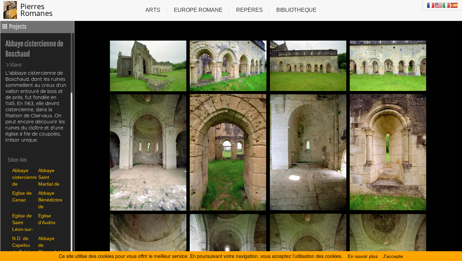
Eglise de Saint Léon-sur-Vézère (22, 222)
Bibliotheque (296, 10)
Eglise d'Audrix (46, 219)
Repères (249, 10)
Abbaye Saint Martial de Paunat (49, 177)
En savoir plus (363, 256)
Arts (152, 10)
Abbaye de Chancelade (49, 245)
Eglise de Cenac (22, 196)
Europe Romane (198, 10)
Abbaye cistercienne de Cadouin (23, 177)
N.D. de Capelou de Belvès (22, 245)
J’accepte (393, 256)
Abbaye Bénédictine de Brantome (49, 199)
